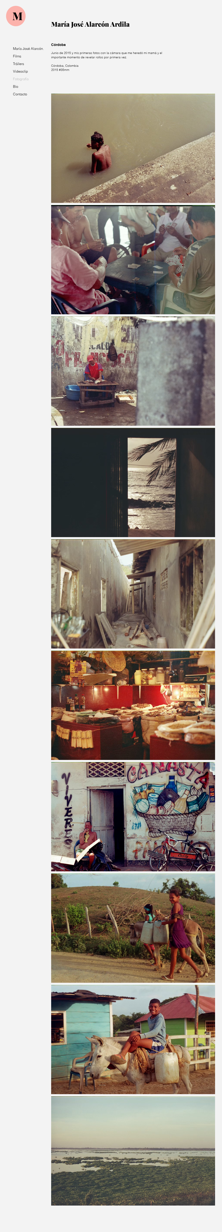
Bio (15, 86)
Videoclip (20, 71)
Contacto (20, 94)
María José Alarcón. (25, 48)
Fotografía (21, 79)
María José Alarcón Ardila (90, 24)
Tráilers (18, 64)
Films (17, 56)
